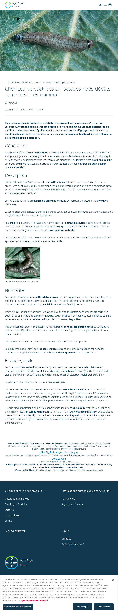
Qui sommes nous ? (73, 544)
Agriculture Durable (73, 504)
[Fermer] (113, 579)
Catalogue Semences (17, 498)
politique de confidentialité (35, 600)
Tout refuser (104, 606)
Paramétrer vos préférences (17, 606)
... (5, 82)
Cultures (9, 509)
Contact (66, 538)
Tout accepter (82, 606)
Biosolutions (12, 515)
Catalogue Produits (16, 504)
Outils (8, 520)
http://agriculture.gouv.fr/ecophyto (59, 452)
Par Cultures (68, 498)
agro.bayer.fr (59, 458)
